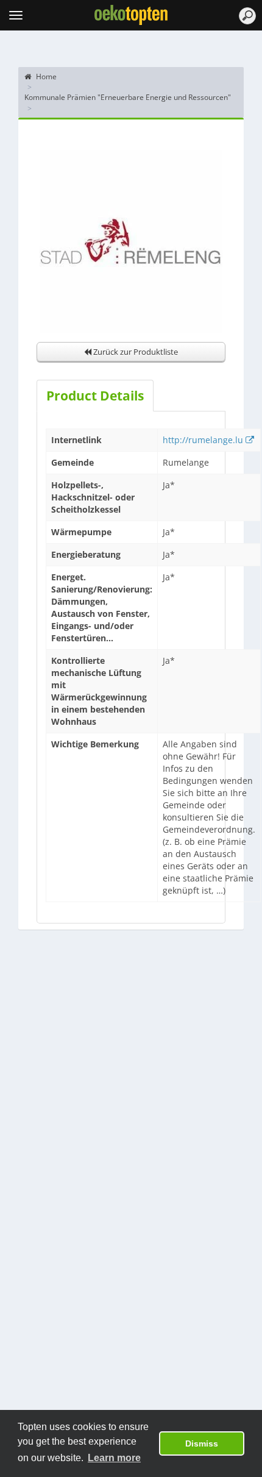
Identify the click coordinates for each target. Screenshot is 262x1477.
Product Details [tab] (95, 395)
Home (45, 76)
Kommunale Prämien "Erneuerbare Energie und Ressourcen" (127, 97)
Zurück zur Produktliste (134, 351)
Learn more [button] (114, 1458)
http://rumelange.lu (204, 440)
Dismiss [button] (201, 1443)
